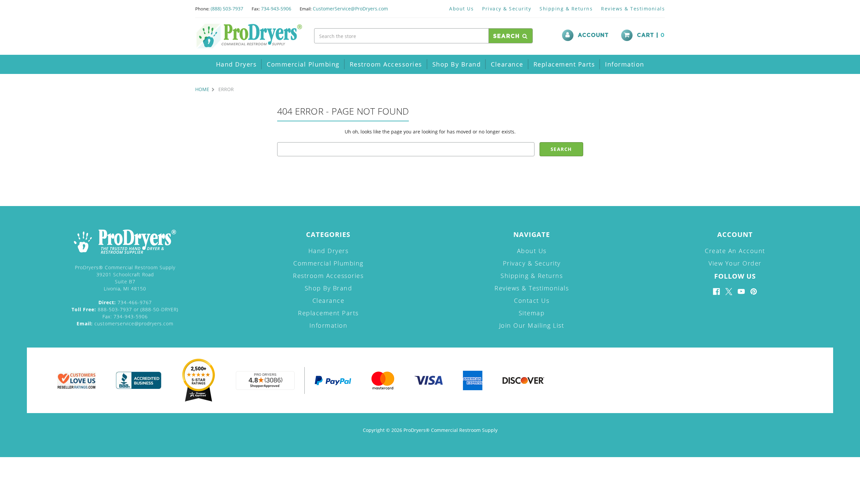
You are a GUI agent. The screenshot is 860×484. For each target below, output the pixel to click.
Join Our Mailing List (531, 325)
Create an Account (735, 251)
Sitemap (532, 313)
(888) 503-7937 (227, 8)
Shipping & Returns (566, 8)
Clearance (507, 64)
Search (507, 36)
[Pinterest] (753, 291)
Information (624, 64)
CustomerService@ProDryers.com (350, 8)
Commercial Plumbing (303, 64)
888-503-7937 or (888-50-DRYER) (125, 309)
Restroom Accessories (386, 64)
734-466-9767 (125, 302)
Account (593, 35)
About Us (461, 8)
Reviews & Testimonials (633, 8)
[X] (728, 291)
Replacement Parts (564, 64)
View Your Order (735, 263)
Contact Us (531, 300)
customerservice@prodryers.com (125, 323)
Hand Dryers (236, 64)
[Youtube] (741, 291)
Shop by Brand (456, 64)
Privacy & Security (506, 8)
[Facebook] (716, 291)
